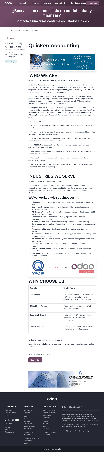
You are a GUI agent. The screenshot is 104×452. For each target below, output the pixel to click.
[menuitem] (35, 3)
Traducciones (10, 432)
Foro (6, 415)
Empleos (46, 417)
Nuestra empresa (49, 410)
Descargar (8, 423)
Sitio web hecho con (49, 449)
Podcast (46, 424)
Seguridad (46, 434)
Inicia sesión (79, 3)
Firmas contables (13, 30)
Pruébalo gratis (92, 3)
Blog (44, 426)
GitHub (7, 427)
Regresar (10, 38)
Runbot (7, 429)
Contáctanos (47, 415)
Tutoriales (8, 410)
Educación (27, 428)
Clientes (46, 428)
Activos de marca (49, 413)
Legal (45, 432)
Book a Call (35, 360)
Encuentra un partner (31, 438)
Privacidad (52, 432)
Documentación (10, 413)
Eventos (45, 421)
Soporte (26, 416)
